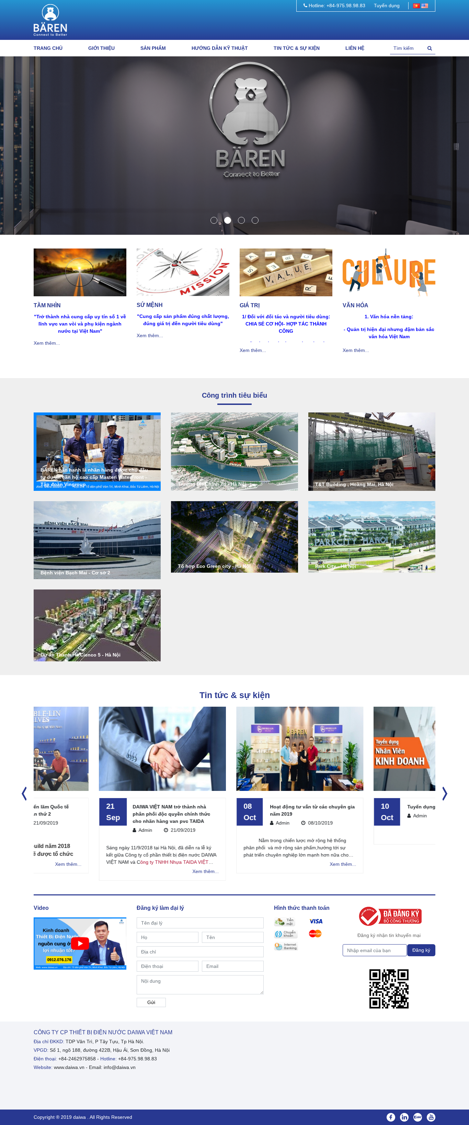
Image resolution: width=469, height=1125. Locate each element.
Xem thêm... (47, 343)
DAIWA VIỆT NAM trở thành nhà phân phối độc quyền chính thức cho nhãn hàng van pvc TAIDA (106, 814)
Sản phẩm (153, 48)
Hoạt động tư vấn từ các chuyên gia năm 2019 (247, 810)
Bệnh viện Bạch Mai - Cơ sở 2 (75, 572)
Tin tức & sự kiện (297, 48)
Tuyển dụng (387, 5)
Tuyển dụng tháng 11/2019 (373, 806)
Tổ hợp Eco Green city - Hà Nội (214, 566)
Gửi (151, 1002)
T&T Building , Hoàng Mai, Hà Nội (354, 484)
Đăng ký (421, 950)
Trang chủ (48, 48)
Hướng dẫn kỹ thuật (220, 48)
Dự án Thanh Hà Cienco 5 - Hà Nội (81, 655)
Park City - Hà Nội (335, 566)
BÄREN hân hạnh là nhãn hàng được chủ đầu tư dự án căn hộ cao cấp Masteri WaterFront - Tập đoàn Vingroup (94, 477)
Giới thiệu (101, 48)
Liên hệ (354, 48)
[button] (213, 220)
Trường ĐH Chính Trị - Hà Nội (212, 484)
